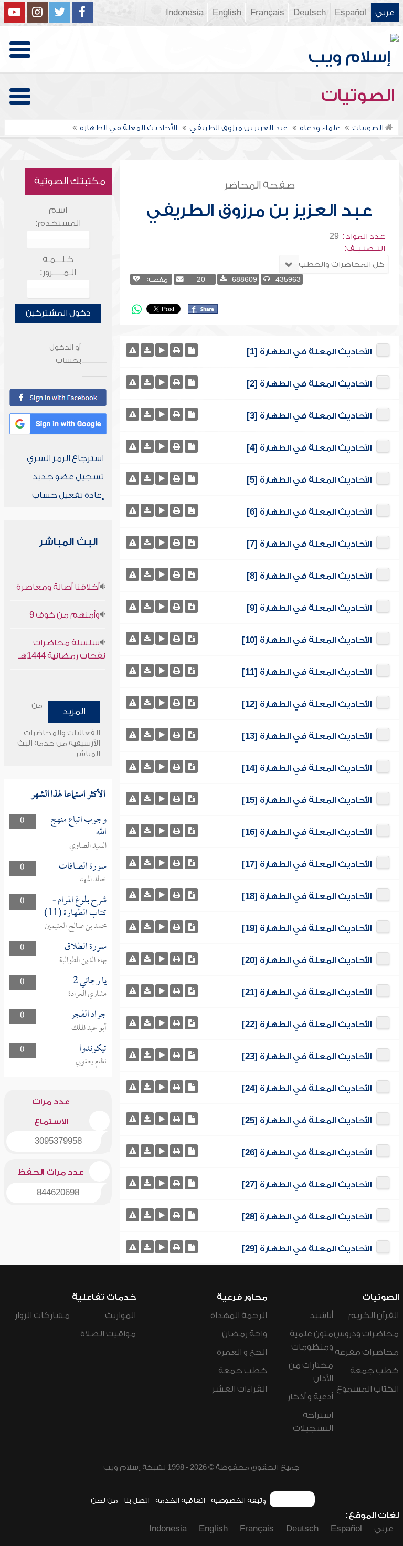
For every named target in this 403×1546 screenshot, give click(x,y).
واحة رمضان (244, 1334)
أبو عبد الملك (89, 1028)
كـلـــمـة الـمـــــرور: (58, 266)
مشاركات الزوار (42, 1315)
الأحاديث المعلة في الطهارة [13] (307, 736)
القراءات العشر (239, 1389)
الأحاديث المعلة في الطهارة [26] (307, 1152)
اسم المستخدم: (58, 216)
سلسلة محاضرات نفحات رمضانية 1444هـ (61, 649)
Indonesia (185, 12)
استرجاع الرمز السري (65, 458)
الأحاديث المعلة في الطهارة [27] (307, 1184)
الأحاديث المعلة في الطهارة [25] (307, 1120)
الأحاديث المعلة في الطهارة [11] (307, 672)
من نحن (104, 1501)
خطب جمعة (374, 1370)
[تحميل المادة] (147, 350)
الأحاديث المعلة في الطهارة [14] (307, 768)
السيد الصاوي (88, 846)
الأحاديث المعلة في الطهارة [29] (307, 1248)
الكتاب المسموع (367, 1389)
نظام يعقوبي (91, 1061)
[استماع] (161, 350)
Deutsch (309, 12)
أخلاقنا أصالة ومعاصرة (58, 587)
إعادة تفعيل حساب (68, 495)
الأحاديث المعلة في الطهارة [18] (307, 896)
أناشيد (321, 1315)
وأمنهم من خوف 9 (64, 615)
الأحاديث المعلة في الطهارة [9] (309, 608)
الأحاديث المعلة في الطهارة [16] (307, 832)
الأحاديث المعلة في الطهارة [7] (309, 544)
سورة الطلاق (86, 947)
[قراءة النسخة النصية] (191, 350)
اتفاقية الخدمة (180, 1501)
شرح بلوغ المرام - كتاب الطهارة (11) (75, 906)
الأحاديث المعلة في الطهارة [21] (307, 992)
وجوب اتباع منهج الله (78, 826)
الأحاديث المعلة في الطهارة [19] (307, 928)
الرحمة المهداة (238, 1315)
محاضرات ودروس (366, 1334)
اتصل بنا (137, 1501)
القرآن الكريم (373, 1315)
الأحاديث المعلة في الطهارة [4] (309, 448)
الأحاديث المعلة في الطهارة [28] (307, 1216)
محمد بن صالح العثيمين (76, 926)
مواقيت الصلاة (108, 1334)
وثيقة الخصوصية (238, 1501)
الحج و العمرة (242, 1352)
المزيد (74, 711)
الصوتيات (360, 95)
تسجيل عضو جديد (68, 477)
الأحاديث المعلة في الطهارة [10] (307, 640)
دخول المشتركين (58, 313)
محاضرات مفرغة (367, 1352)
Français (267, 12)
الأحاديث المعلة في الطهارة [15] (307, 800)
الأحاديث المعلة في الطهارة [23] (307, 1056)
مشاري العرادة (87, 994)
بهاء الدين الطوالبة (83, 960)
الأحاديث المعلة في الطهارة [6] (309, 512)
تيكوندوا (93, 1049)
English (227, 12)
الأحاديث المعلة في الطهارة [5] (309, 480)
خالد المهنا (93, 879)
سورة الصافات (83, 866)
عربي (385, 12)
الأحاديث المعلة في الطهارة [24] (307, 1088)
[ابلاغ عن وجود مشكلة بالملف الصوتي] (132, 350)
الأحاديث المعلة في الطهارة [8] (309, 576)
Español (350, 12)
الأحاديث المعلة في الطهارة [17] (307, 864)
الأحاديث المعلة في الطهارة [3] (309, 416)
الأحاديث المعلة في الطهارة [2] (309, 384)
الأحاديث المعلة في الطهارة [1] (309, 352)
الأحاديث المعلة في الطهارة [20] (307, 960)
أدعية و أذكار (310, 1397)
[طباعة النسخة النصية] (176, 350)
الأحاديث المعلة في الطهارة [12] (307, 704)
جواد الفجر (89, 1015)
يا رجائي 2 (90, 981)
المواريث (120, 1315)
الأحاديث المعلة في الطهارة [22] (307, 1024)
